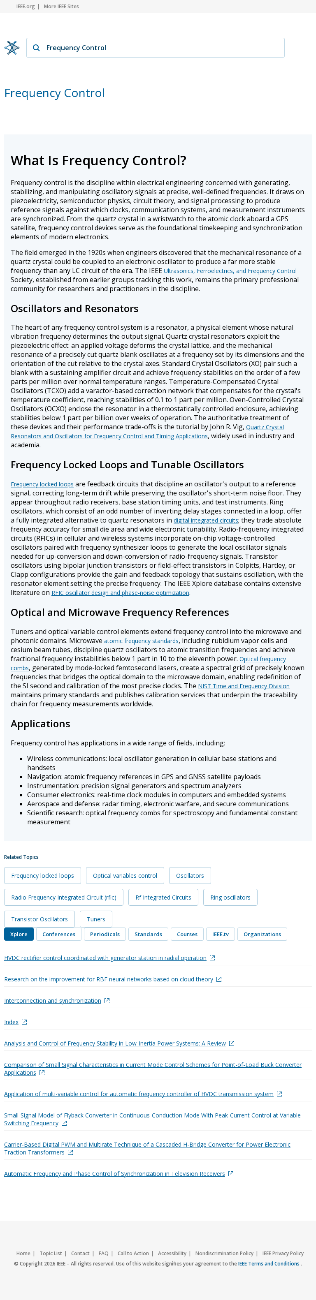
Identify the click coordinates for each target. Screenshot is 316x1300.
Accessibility (172, 1253)
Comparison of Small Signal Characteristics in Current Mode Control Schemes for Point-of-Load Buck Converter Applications (153, 1068)
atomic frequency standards (141, 641)
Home (23, 1253)
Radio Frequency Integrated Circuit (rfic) (63, 897)
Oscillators (190, 875)
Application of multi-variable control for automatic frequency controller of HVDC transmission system (139, 1094)
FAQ (104, 1253)
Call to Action (133, 1253)
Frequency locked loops (42, 484)
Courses (187, 934)
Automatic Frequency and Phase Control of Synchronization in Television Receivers (114, 1173)
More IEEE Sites (61, 6)
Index (11, 1022)
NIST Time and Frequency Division (244, 686)
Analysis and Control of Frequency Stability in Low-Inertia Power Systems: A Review (115, 1043)
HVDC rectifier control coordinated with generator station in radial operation (105, 958)
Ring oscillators (230, 897)
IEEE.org (25, 6)
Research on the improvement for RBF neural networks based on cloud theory (108, 979)
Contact (80, 1253)
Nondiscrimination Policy (224, 1253)
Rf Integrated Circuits (163, 897)
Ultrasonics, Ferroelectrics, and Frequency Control (230, 271)
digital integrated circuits (206, 520)
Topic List (51, 1253)
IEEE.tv (220, 934)
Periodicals (105, 934)
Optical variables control (125, 875)
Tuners (96, 919)
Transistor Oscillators (39, 919)
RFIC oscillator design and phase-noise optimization (120, 593)
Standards (148, 934)
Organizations (262, 934)
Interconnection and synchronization (52, 1000)
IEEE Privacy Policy (283, 1253)
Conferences (58, 934)
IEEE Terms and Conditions (269, 1263)
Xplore (19, 934)
